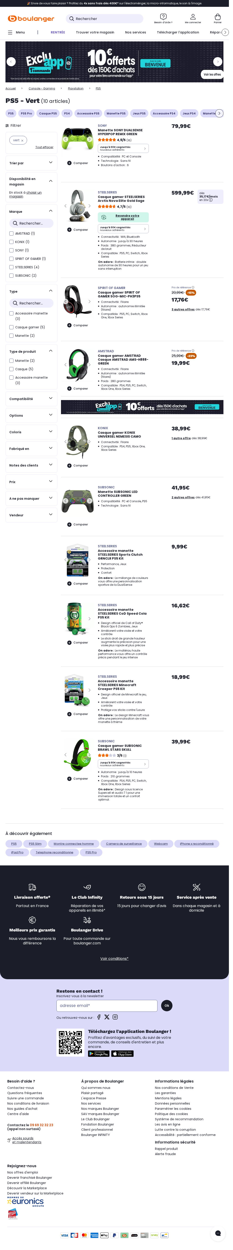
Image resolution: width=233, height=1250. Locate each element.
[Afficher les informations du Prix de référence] (193, 287)
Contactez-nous (20, 1087)
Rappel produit (166, 1148)
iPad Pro (17, 852)
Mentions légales (168, 1098)
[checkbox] (11, 233)
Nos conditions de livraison (28, 1103)
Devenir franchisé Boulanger (29, 1177)
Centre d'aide (18, 1114)
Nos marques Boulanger (100, 1108)
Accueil (10, 88)
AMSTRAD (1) (25, 233)
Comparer (80, 163)
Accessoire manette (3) (31, 316)
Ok (167, 1005)
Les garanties (165, 1093)
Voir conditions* (114, 958)
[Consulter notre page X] (107, 1018)
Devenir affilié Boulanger (26, 1183)
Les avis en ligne (167, 1124)
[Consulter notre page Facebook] (98, 1018)
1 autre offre (181, 438)
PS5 (11, 113)
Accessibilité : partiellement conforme (185, 1135)
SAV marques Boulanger (100, 1114)
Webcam (161, 844)
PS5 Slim (35, 844)
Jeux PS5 (139, 113)
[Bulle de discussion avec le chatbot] (218, 1233)
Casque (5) (24, 369)
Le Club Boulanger (95, 1119)
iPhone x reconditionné (197, 844)
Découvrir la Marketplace (27, 1188)
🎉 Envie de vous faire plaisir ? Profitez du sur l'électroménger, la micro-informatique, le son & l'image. (114, 3)
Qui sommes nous (95, 1087)
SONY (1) (22, 250)
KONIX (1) (22, 242)
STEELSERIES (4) (27, 267)
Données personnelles (172, 1103)
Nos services (91, 1103)
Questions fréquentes (24, 1093)
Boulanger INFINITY (95, 1135)
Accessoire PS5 (88, 113)
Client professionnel (97, 1129)
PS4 (67, 113)
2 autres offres (183, 497)
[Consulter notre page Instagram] (115, 1018)
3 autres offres (183, 309)
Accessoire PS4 (164, 113)
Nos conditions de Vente (174, 1087)
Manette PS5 (116, 113)
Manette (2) (25, 335)
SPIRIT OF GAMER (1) (30, 258)
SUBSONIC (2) (26, 275)
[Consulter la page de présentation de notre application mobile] (98, 1053)
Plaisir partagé (92, 1093)
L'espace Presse (93, 1098)
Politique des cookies (171, 1114)
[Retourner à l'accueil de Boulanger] (31, 18)
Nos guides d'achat (22, 1108)
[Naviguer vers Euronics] (40, 1202)
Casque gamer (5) (30, 327)
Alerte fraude (165, 1154)
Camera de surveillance (124, 844)
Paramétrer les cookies (173, 1108)
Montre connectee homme (74, 844)
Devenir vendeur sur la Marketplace (35, 1193)
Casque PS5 (48, 113)
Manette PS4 (212, 113)
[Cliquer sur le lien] (116, 61)
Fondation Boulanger (97, 1124)
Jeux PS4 (189, 113)
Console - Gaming (42, 88)
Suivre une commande (25, 1098)
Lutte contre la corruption (175, 1129)
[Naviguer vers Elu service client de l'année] (40, 1214)
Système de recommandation (179, 1119)
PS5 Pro (26, 113)
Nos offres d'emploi (22, 1172)
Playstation (76, 88)
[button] (225, 32)
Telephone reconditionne (54, 852)
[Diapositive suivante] (219, 113)
